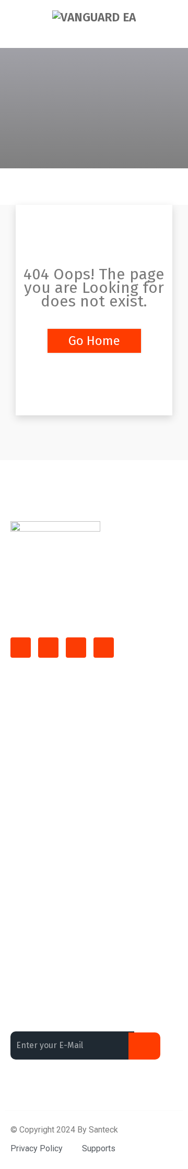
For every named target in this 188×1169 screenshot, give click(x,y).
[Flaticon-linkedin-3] (48, 647)
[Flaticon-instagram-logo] (76, 647)
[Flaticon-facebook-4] (20, 647)
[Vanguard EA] (94, 17)
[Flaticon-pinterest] (103, 647)
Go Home (94, 341)
